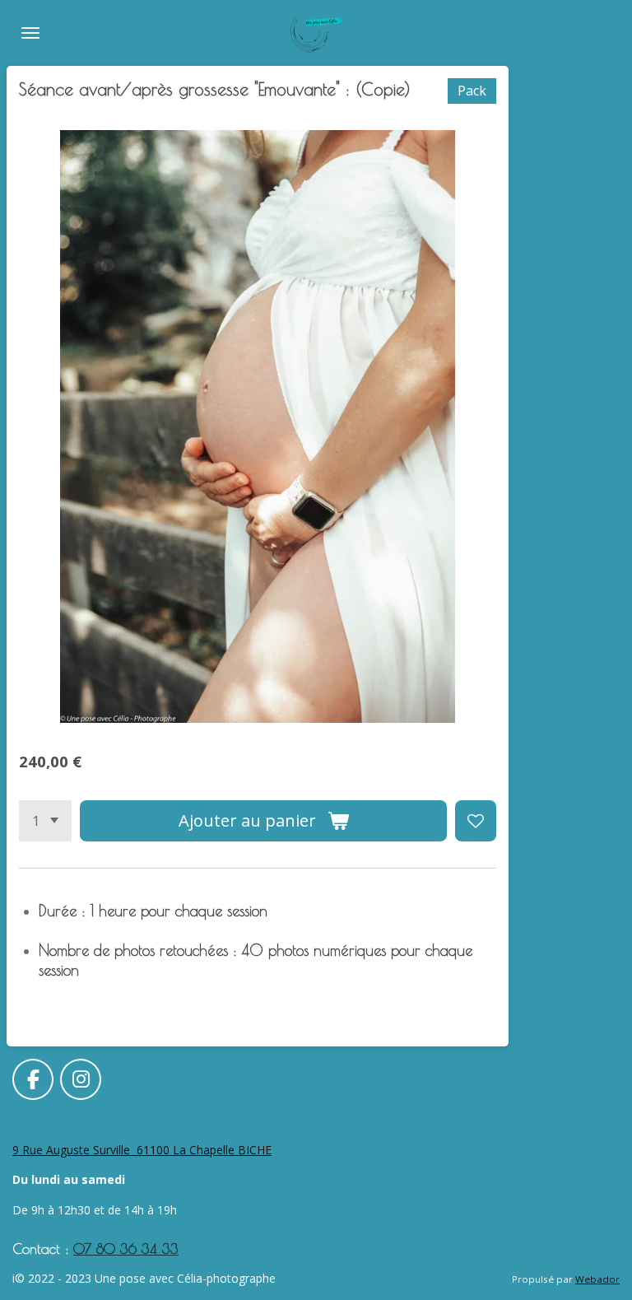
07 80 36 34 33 (126, 1248)
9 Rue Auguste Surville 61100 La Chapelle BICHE (142, 1150)
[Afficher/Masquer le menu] (30, 33)
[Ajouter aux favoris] (475, 820)
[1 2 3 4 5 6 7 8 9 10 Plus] (45, 820)
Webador (597, 1279)
